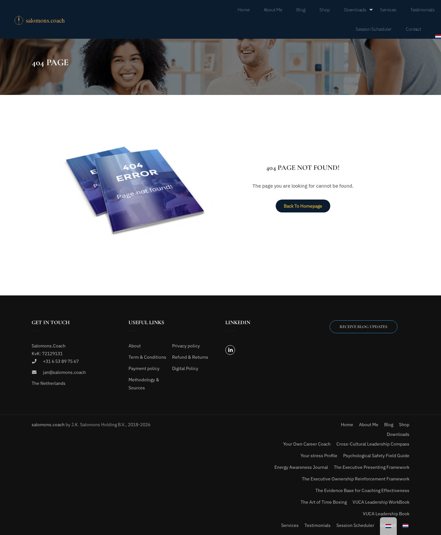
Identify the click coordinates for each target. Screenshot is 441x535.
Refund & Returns (190, 357)
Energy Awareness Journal (301, 467)
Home (244, 10)
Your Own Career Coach (307, 444)
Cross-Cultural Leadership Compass (372, 444)
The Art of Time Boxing (324, 502)
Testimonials (422, 10)
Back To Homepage (303, 206)
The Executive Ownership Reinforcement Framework (355, 479)
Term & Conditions (147, 357)
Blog (300, 10)
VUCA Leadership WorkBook (381, 502)
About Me (273, 10)
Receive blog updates (363, 326)
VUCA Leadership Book (386, 514)
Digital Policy (185, 368)
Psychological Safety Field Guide (376, 455)
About (134, 346)
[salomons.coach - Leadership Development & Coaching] (46, 19)
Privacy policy (186, 346)
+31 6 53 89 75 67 (61, 361)
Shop (325, 10)
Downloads (355, 10)
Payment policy (143, 368)
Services (388, 10)
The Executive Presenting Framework (371, 467)
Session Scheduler (374, 29)
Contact (413, 29)
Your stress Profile (319, 455)
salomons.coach (49, 424)
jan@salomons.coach (64, 372)
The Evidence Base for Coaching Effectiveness (362, 490)
